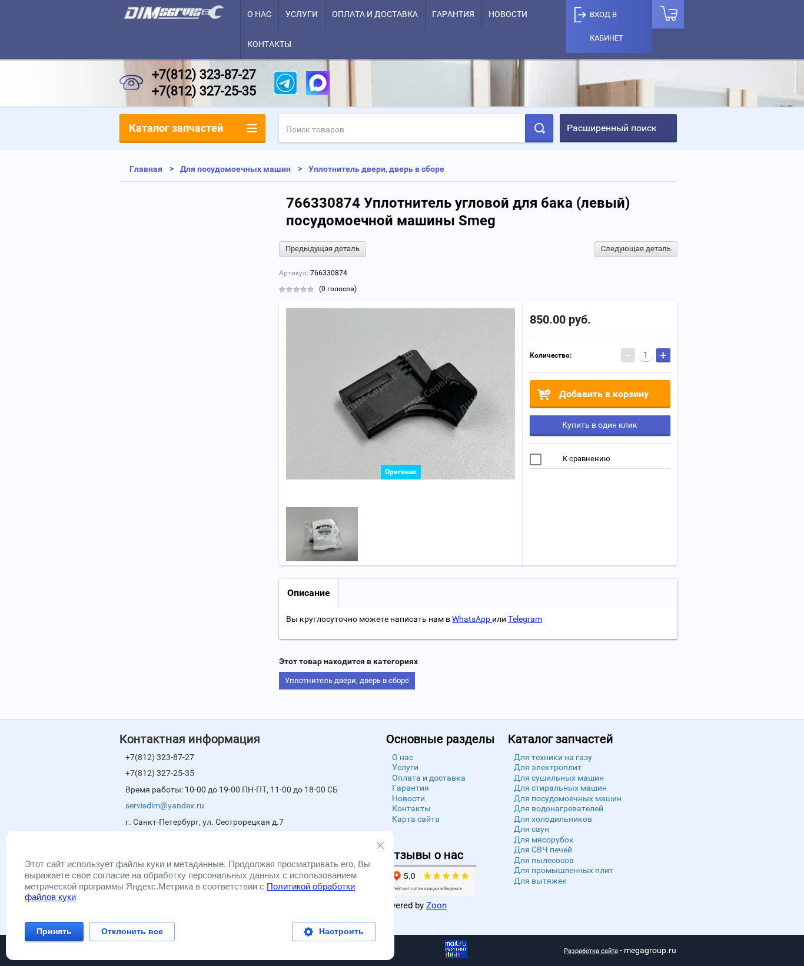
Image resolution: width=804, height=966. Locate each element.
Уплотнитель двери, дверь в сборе (347, 680)
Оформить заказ (668, 14)
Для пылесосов (544, 860)
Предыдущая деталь (322, 248)
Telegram (525, 619)
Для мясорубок (544, 839)
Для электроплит (548, 767)
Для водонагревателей (558, 808)
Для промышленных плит (563, 870)
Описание (308, 592)
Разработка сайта (591, 951)
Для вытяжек (540, 880)
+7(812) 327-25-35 (204, 91)
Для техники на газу (553, 757)
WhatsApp (472, 619)
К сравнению (585, 458)
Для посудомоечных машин (568, 798)
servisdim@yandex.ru (164, 805)
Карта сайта (416, 819)
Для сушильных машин (559, 777)
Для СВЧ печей (543, 849)
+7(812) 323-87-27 (204, 74)
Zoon (436, 905)
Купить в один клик (599, 424)
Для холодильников (553, 819)
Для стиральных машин (560, 787)
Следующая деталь (636, 248)
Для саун (531, 829)
